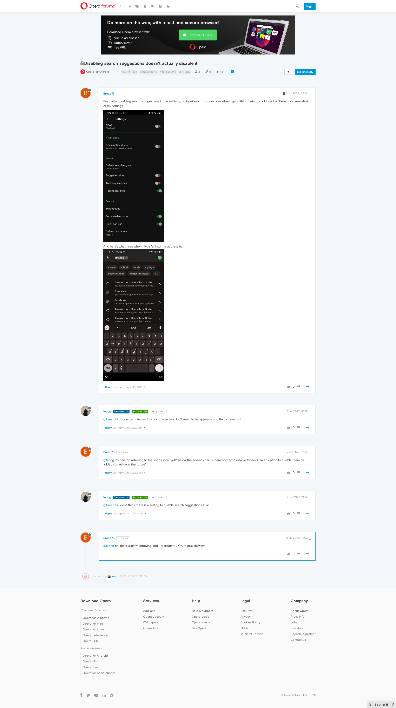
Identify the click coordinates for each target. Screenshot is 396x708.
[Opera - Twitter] (88, 695)
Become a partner (303, 634)
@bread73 (110, 419)
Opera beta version (96, 635)
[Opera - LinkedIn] (104, 695)
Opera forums (201, 622)
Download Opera (200, 35)
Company (299, 601)
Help (196, 601)
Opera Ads (150, 628)
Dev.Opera (199, 628)
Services (151, 601)
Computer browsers (93, 610)
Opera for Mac (93, 623)
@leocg (124, 452)
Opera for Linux (93, 629)
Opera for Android (97, 71)
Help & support (202, 610)
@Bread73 (160, 412)
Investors (297, 628)
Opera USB (90, 641)
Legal (245, 601)
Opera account (153, 616)
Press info (297, 616)
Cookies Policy (250, 622)
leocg (107, 411)
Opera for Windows (96, 617)
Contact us (298, 639)
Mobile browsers (91, 648)
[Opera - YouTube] (96, 695)
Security (246, 610)
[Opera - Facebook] (81, 695)
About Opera (300, 610)
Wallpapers (150, 622)
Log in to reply (305, 71)
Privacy (245, 616)
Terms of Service (251, 634)
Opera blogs (200, 616)
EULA (244, 628)
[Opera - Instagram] (112, 695)
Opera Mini (90, 661)
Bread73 (108, 93)
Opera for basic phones (99, 673)
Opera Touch (91, 667)
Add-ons (149, 610)
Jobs (294, 622)
